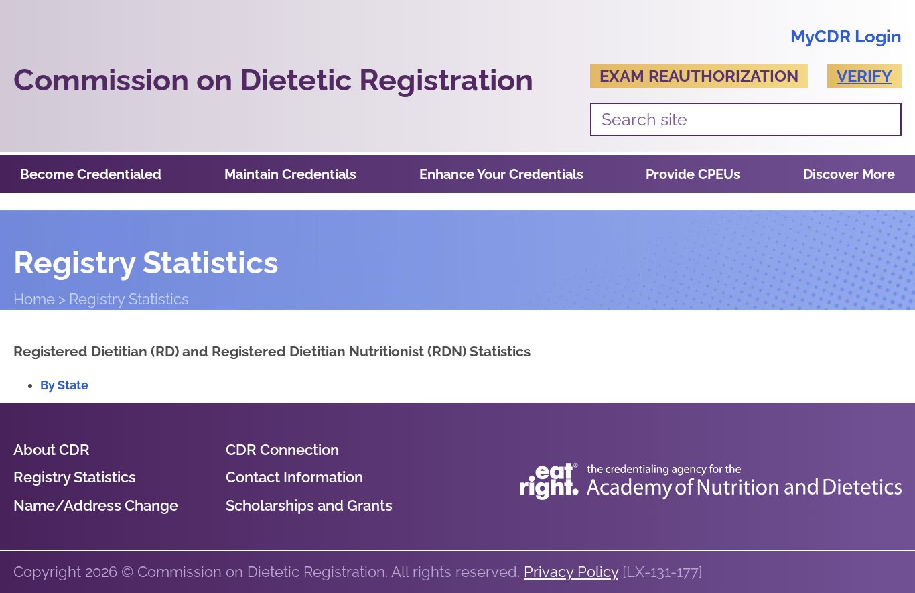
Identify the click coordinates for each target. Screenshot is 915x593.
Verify (864, 76)
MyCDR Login (846, 36)
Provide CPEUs (693, 174)
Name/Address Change (95, 505)
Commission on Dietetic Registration (273, 80)
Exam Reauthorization (699, 76)
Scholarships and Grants (309, 505)
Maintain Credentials (290, 174)
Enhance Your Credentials (501, 174)
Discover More (849, 174)
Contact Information (294, 477)
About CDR (51, 449)
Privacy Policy (571, 571)
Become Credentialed (90, 174)
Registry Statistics (74, 477)
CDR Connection (282, 449)
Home (34, 299)
